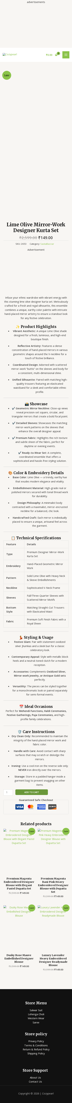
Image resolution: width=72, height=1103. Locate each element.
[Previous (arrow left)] (6, 551)
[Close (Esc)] (60, 4)
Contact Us (35, 1081)
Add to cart (31, 792)
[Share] (53, 4)
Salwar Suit (36, 1010)
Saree (36, 1022)
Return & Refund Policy (36, 1049)
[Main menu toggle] (65, 54)
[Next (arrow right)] (66, 551)
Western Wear (36, 1018)
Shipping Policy (36, 1053)
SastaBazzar (47, 243)
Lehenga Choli (36, 1014)
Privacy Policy (36, 1041)
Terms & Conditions (36, 1045)
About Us (35, 1077)
